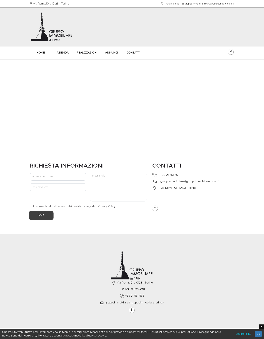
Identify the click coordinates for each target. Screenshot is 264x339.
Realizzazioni (87, 52)
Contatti (133, 52)
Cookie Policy (243, 334)
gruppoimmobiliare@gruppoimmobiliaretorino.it (209, 4)
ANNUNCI (111, 52)
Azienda (63, 52)
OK (258, 334)
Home (41, 52)
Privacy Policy (106, 206)
